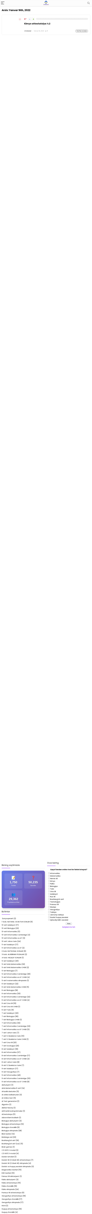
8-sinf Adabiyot (8, 1049)
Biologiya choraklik (9, 1127)
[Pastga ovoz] (29, 19)
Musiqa (53, 907)
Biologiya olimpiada (10, 1130)
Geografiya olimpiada (11, 1202)
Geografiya (55, 909)
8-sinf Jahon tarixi (9, 1062)
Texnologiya (55, 902)
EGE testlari (6, 1173)
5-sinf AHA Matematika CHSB (14, 967)
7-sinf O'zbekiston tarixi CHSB (14, 1039)
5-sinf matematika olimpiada (14, 980)
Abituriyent (6, 1085)
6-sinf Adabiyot (8, 984)
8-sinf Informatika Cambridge (14, 1055)
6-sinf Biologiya (8, 990)
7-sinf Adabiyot (8, 1013)
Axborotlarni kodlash (10, 1117)
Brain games (7, 1147)
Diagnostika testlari (10, 1170)
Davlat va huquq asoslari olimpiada (16, 1166)
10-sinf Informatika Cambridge (14, 935)
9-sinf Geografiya (9, 1072)
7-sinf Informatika (9, 1023)
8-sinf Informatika (9, 1052)
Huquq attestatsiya (10, 1209)
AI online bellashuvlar (10, 1094)
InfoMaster (27, 31)
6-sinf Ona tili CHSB (10, 1006)
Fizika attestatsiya (9, 1183)
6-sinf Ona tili (7, 1003)
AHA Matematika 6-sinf (11, 1088)
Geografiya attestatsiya (12, 1196)
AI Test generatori (9, 1101)
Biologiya (54, 886)
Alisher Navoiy (7, 1108)
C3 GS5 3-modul (9, 1153)
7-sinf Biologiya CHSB (10, 1019)
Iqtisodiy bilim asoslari (59, 920)
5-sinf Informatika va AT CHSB (14, 977)
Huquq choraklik (8, 1212)
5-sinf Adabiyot (8, 961)
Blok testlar (6, 1134)
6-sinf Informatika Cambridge (14, 997)
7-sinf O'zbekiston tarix (11, 1036)
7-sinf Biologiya (8, 1016)
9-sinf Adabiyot (8, 1068)
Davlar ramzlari (8, 1156)
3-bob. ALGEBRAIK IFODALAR (13, 954)
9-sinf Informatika (9, 1075)
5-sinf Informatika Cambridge (14, 974)
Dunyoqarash (7, 918)
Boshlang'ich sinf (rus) (11, 1143)
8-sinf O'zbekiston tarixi (11, 1065)
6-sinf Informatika (9, 993)
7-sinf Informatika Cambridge (14, 1026)
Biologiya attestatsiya (11, 1124)
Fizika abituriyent (8, 1179)
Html (4, 1205)
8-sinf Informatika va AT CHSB (14, 1059)
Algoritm (5, 1104)
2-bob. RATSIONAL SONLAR (12, 951)
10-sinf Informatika (9, 931)
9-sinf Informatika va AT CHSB (14, 1081)
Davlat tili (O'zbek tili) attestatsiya (16, 1160)
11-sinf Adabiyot (8, 944)
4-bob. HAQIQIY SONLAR (11, 957)
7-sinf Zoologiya (8, 1046)
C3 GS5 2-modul (8, 1150)
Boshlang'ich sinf (8, 1140)
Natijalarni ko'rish (68, 927)
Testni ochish (81, 31)
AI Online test (7, 1098)
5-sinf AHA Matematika (11, 964)
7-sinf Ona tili (7, 1042)
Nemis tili (54, 878)
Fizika (52, 883)
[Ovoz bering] (33, 19)
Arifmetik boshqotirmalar (12, 1111)
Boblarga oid (7, 1137)
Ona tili (53, 891)
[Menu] (2, 3)
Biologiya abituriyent (10, 1121)
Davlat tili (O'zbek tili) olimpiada (15, 1163)
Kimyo (52, 881)
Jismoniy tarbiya (57, 915)
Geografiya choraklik (10, 1199)
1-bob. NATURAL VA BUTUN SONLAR (16, 922)
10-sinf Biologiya (8, 928)
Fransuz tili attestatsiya (11, 1192)
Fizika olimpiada (8, 1189)
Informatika (55, 873)
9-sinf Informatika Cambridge (14, 1078)
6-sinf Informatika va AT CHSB (14, 1000)
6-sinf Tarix (6, 1010)
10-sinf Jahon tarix (9, 941)
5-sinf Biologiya (8, 970)
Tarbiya (53, 912)
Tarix (52, 889)
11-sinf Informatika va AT (12, 948)
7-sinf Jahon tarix (9, 1032)
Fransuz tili (54, 904)
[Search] (88, 3)
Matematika (55, 876)
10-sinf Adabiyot (8, 925)
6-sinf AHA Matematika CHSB (14, 987)
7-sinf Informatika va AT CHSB (14, 1029)
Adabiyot (54, 894)
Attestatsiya (7, 1114)
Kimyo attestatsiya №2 (37, 23)
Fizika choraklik (7, 1186)
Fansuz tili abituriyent (10, 1176)
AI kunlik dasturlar (9, 1091)
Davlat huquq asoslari (59, 917)
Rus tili (52, 896)
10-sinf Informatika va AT (12, 938)
